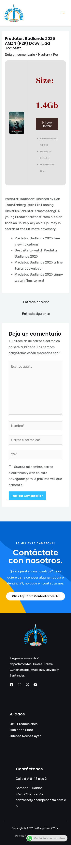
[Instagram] (19, 684)
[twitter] (27, 684)
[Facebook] (11, 684)
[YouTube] (35, 684)
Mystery (44, 54)
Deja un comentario (20, 54)
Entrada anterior (36, 302)
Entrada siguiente (36, 314)
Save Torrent (47, 124)
